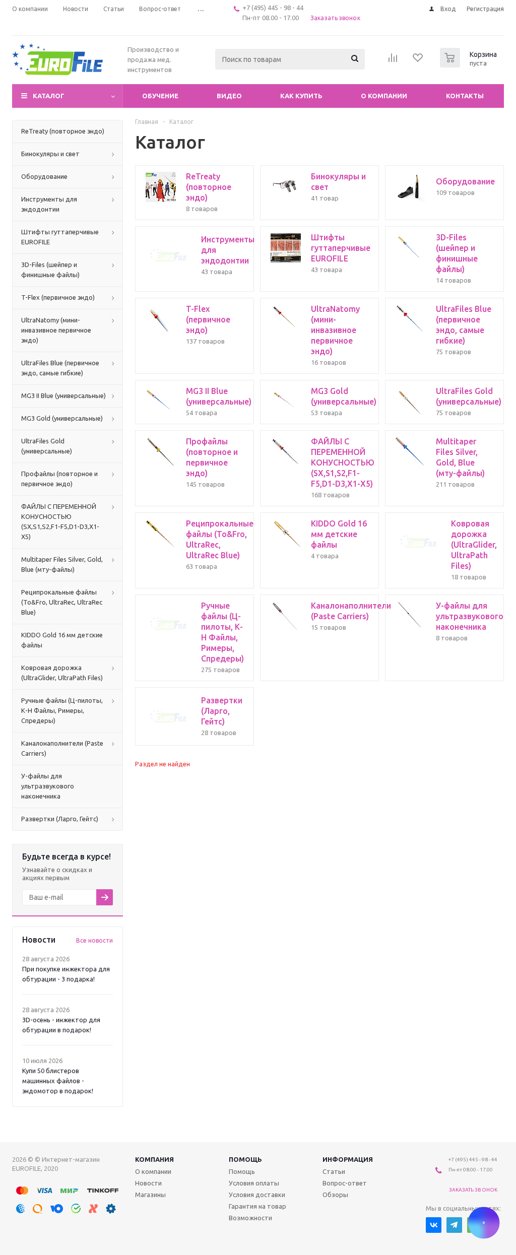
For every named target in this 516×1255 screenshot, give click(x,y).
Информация (347, 1159)
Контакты (465, 95)
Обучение (160, 95)
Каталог (48, 95)
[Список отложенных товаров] (418, 61)
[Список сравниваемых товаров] (393, 61)
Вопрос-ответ (344, 1182)
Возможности (250, 1217)
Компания (154, 1159)
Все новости (94, 940)
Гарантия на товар (257, 1206)
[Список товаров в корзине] (469, 64)
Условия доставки (257, 1194)
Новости (148, 1182)
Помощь (245, 1159)
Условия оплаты (254, 1182)
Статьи (333, 1171)
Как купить (301, 95)
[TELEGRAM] (454, 1225)
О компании (384, 95)
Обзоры (335, 1194)
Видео (229, 95)
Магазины (150, 1194)
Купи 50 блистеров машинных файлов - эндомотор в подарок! (57, 1080)
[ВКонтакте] (433, 1225)
